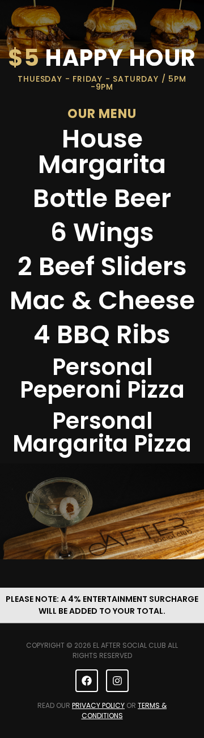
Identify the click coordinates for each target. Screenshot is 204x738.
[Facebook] (86, 680)
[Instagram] (117, 680)
